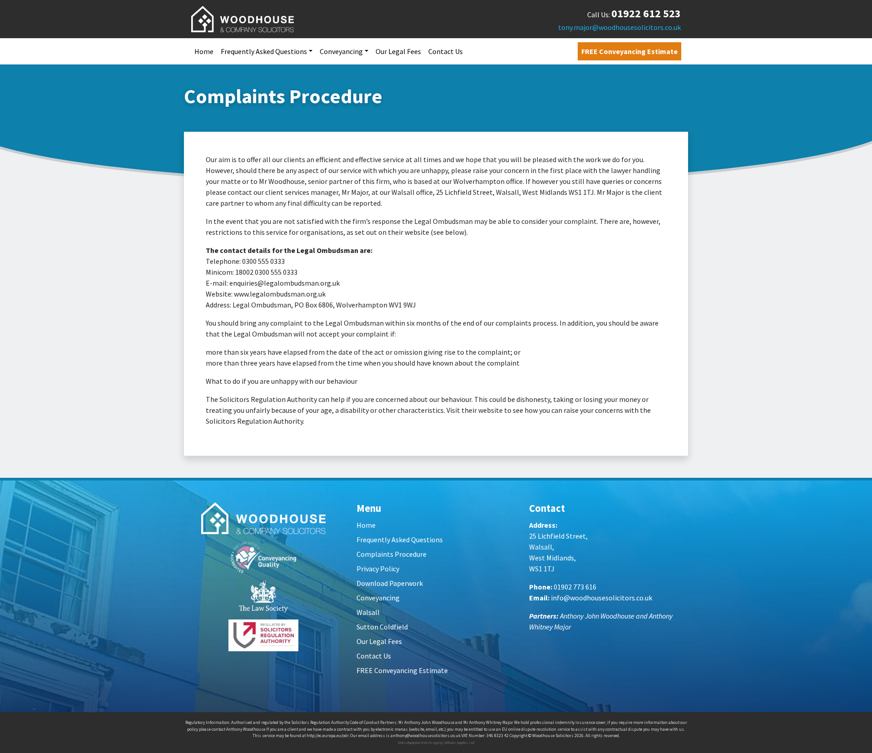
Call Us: (634, 14)
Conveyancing (341, 51)
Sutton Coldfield (382, 626)
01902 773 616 (575, 586)
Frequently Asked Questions (264, 51)
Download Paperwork (390, 583)
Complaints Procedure (391, 554)
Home (203, 51)
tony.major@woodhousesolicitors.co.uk (619, 27)
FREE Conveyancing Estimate (629, 51)
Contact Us (445, 51)
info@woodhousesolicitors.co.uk (601, 597)
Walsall (368, 612)
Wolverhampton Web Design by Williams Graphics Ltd (436, 742)
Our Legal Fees (398, 51)
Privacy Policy (378, 568)
